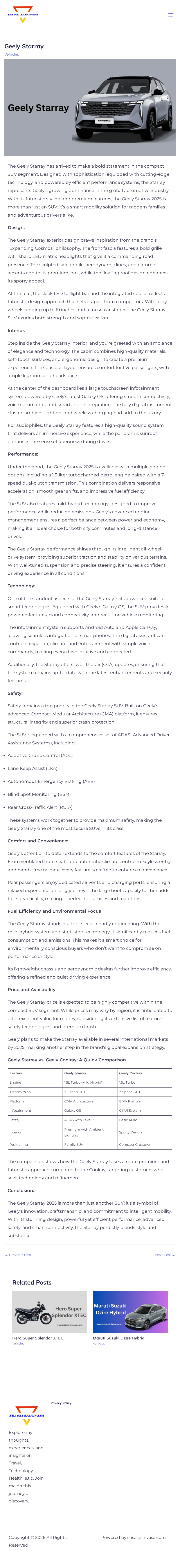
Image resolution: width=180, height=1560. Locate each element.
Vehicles (11, 54)
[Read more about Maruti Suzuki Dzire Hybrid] (130, 1312)
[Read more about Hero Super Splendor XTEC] (49, 1312)
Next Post (165, 1255)
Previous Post (18, 1255)
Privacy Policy (61, 1403)
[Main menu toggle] (171, 15)
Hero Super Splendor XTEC (38, 1338)
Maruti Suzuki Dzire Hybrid (119, 1338)
